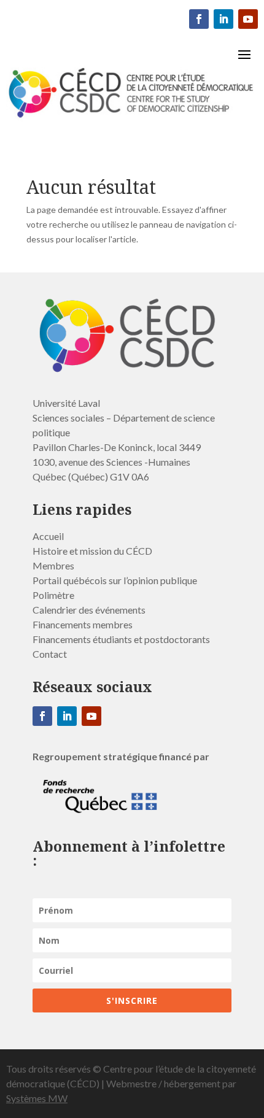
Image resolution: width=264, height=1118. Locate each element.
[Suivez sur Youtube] (248, 19)
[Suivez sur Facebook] (199, 19)
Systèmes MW (37, 1098)
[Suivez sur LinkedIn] (223, 19)
